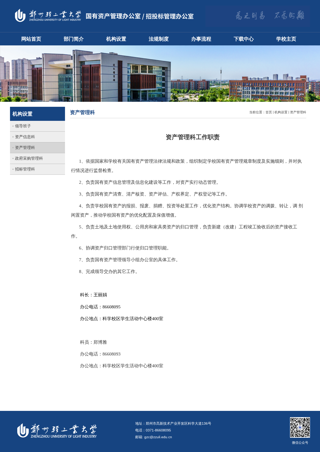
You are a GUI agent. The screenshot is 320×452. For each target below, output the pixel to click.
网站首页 (31, 39)
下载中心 (244, 39)
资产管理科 (298, 112)
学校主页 (286, 39)
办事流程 (201, 39)
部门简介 (74, 39)
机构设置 (116, 39)
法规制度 (159, 39)
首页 (269, 112)
